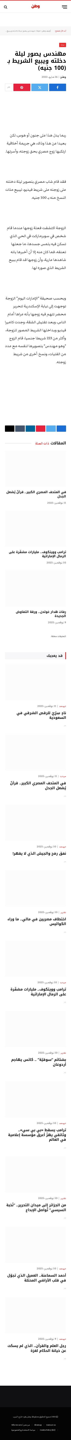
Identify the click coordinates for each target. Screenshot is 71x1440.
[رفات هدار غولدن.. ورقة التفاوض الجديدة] (35, 588)
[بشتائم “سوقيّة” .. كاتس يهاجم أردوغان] (35, 1029)
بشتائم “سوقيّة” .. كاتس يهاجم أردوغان (38, 1062)
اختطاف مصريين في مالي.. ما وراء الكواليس (36, 921)
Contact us (51, 1425)
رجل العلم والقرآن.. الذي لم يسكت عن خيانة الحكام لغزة (36, 1348)
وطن (63, 77)
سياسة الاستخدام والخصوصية (23, 1430)
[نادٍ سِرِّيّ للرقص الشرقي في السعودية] (35, 682)
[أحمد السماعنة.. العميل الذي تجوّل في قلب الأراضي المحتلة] (35, 1245)
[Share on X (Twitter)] (39, 87)
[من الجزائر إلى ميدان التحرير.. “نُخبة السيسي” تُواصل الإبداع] (35, 1175)
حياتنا (38, 31)
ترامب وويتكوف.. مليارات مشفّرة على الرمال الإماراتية (37, 554)
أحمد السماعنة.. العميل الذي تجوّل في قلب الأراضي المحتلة (36, 1277)
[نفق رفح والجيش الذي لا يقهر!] (35, 823)
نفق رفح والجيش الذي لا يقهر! (39, 853)
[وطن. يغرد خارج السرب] (35, 7)
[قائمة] (64, 7)
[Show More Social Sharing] (8, 87)
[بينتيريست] (21, 87)
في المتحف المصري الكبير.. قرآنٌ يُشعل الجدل (36, 494)
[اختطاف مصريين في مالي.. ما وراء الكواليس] (35, 888)
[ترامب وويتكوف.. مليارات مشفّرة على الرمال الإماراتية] (35, 529)
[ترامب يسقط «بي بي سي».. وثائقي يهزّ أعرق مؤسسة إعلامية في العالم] (35, 1100)
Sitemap (38, 1425)
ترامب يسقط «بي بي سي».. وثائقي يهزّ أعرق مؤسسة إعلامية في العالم (37, 1135)
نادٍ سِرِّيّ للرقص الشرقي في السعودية (41, 715)
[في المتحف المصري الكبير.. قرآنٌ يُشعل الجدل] (35, 469)
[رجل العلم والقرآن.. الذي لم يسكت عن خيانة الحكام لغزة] (35, 1315)
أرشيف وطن (46, 31)
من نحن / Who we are (20, 1425)
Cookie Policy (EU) (47, 1430)
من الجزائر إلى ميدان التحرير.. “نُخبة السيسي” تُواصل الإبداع (36, 1207)
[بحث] (6, 7)
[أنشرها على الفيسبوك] (57, 87)
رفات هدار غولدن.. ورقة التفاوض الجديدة (41, 614)
